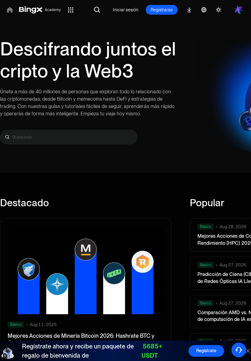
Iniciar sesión (125, 9)
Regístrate (206, 350)
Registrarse (162, 9)
